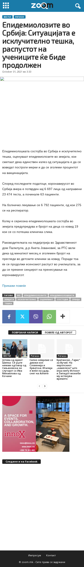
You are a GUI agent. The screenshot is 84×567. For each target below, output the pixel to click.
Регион (19, 16)
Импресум (34, 555)
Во (18, 295)
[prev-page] (39, 386)
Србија (76, 299)
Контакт (51, 555)
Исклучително (27, 299)
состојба (62, 299)
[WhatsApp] (49, 316)
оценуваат (46, 299)
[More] (63, 316)
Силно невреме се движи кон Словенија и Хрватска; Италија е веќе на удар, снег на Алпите (41, 366)
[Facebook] (9, 316)
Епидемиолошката (62, 295)
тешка (8, 303)
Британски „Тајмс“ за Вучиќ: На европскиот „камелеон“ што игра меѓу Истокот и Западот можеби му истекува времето (69, 369)
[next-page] (45, 386)
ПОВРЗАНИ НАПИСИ (25, 332)
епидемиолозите (35, 295)
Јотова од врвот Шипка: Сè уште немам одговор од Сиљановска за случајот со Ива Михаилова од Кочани (14, 368)
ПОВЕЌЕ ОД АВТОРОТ (59, 332)
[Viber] (36, 316)
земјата (9, 299)
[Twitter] (22, 316)
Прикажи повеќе (14, 285)
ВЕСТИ (7, 16)
